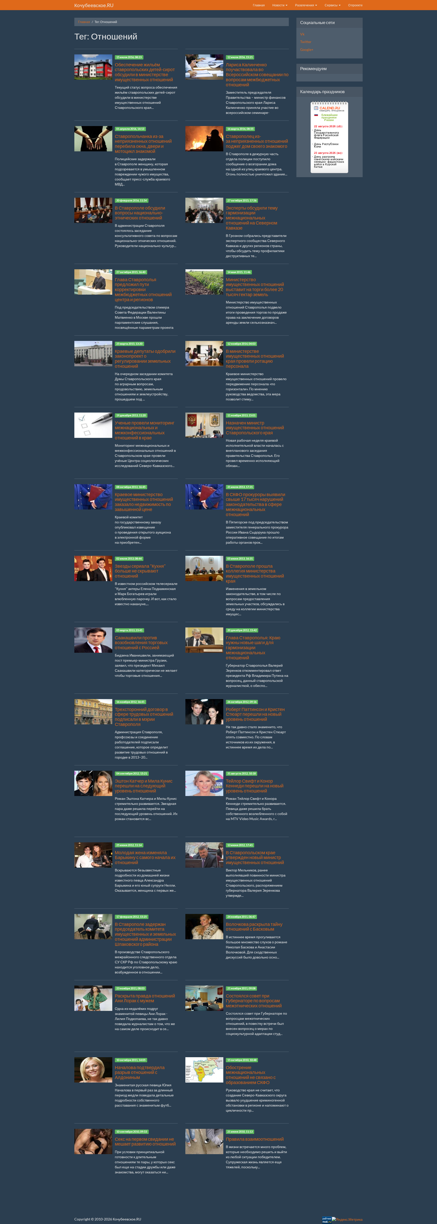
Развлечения (305, 5)
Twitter (306, 41)
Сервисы (331, 5)
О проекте (355, 5)
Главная (259, 5)
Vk (302, 34)
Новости (278, 5)
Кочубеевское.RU (94, 5)
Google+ (306, 49)
